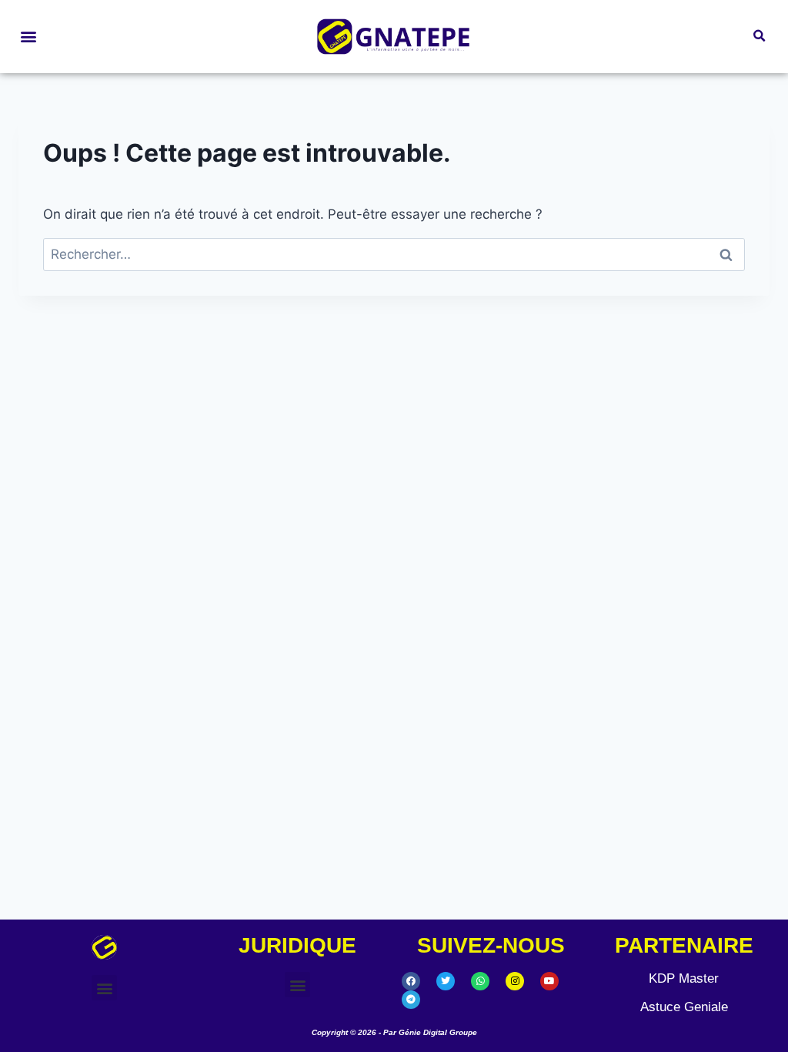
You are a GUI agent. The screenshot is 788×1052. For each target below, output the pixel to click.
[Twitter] (445, 981)
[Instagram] (515, 981)
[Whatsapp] (480, 981)
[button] (28, 36)
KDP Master (684, 978)
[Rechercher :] (394, 254)
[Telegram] (411, 999)
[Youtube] (549, 981)
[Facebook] (411, 981)
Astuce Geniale (684, 1007)
